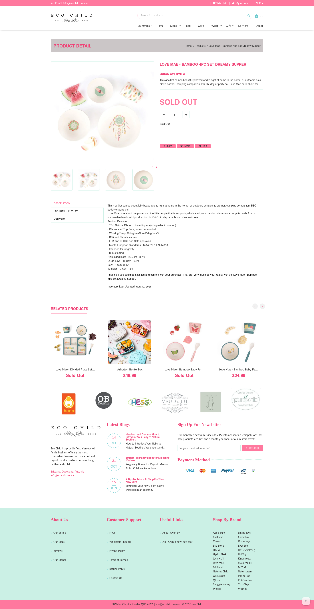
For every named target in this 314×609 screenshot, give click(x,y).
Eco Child (197, 604)
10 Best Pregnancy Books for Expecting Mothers (147, 459)
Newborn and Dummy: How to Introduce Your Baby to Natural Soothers (143, 437)
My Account (242, 3)
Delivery (60, 219)
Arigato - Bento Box (129, 369)
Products (201, 46)
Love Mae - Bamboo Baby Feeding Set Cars (246, 369)
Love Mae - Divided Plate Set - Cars (77, 369)
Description (62, 203)
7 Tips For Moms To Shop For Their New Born (145, 480)
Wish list (221, 3)
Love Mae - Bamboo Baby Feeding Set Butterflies (195, 369)
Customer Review (66, 211)
